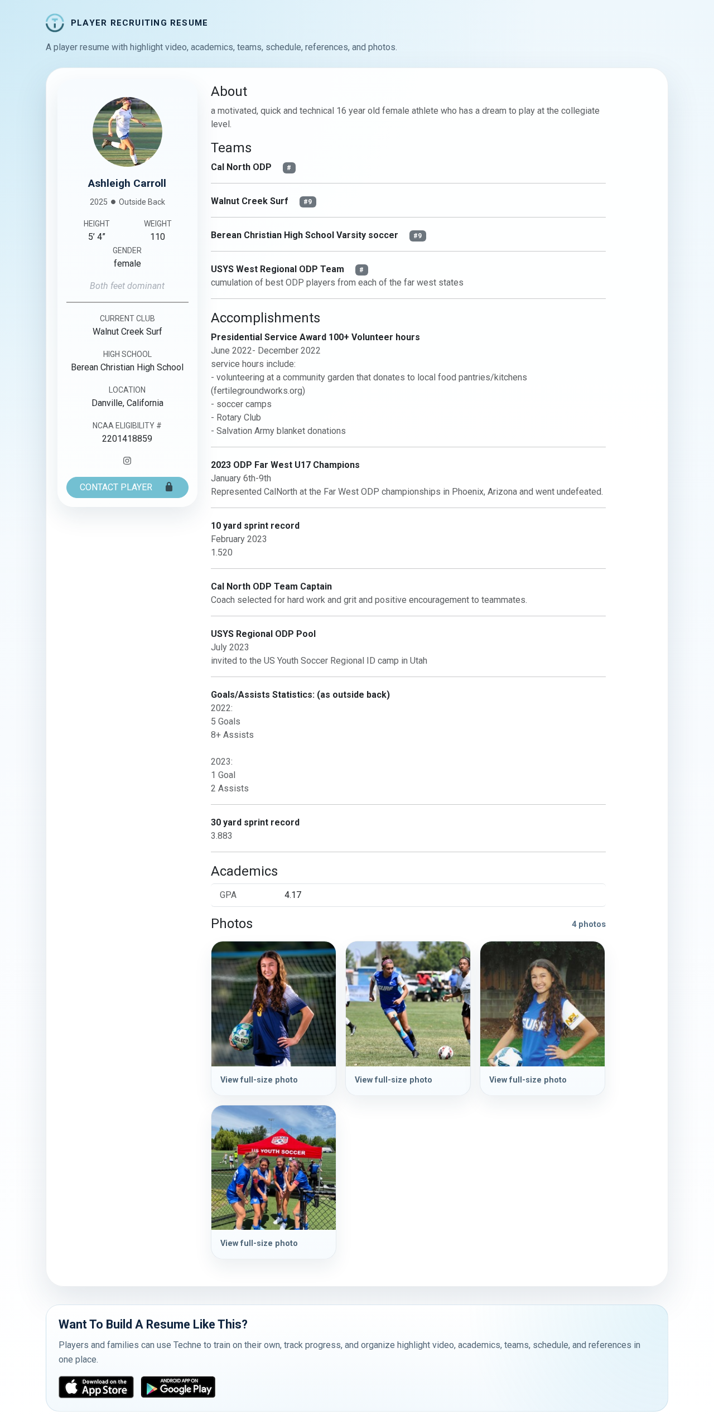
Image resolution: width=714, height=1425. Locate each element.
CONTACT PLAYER (117, 487)
